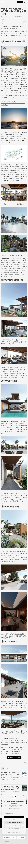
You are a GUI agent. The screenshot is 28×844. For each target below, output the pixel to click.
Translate (4, 6)
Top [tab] (3, 768)
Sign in (25, 2)
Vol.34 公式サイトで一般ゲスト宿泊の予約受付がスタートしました (10, 774)
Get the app (21, 837)
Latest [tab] (6, 768)
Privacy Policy (16, 828)
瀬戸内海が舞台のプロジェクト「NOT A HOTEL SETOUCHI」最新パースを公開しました (10, 788)
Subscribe (19, 2)
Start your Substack (10, 837)
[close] (24, 795)
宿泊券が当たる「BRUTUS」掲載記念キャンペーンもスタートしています (10, 792)
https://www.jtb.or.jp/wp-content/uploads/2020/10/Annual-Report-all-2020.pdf (13, 103)
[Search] (25, 768)
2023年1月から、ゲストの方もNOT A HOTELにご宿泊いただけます (10, 778)
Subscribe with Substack (15, 822)
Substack (7, 841)
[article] (14, 778)
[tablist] (5, 768)
